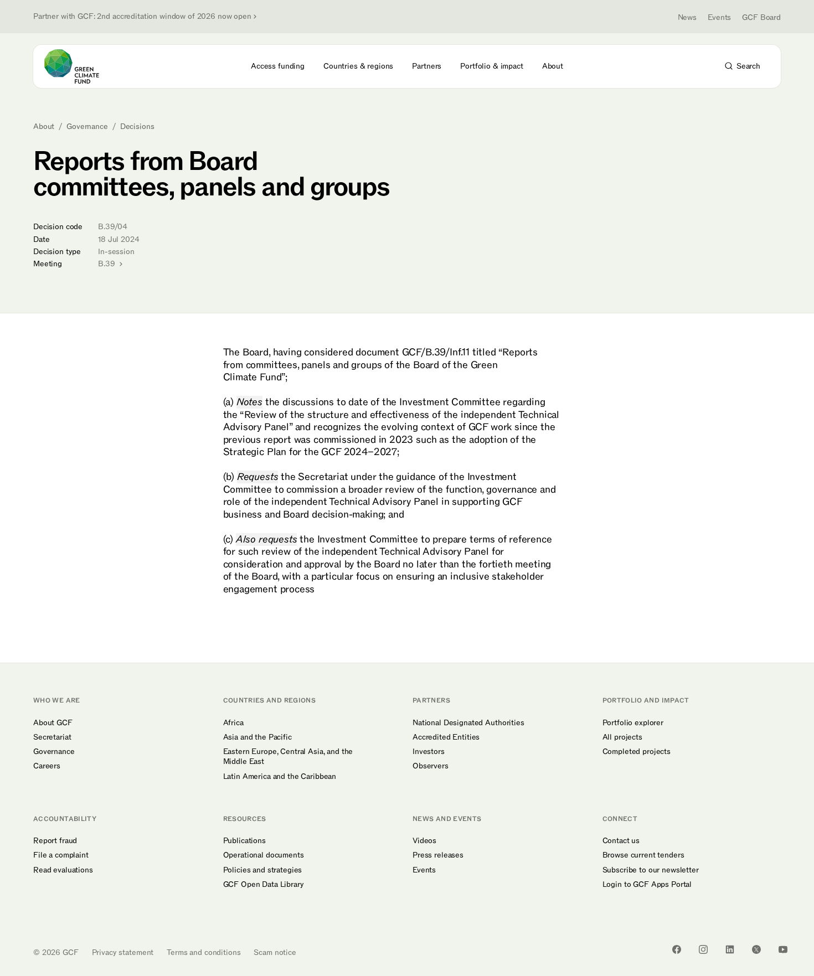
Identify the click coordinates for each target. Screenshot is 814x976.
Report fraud (55, 841)
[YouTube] (783, 949)
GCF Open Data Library (263, 885)
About (43, 127)
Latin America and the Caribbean (280, 777)
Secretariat (52, 737)
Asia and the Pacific (257, 737)
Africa (233, 723)
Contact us (621, 841)
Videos (424, 841)
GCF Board (761, 17)
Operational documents (263, 855)
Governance (87, 127)
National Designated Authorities (468, 723)
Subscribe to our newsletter (650, 870)
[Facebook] (676, 949)
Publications (244, 841)
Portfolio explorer (632, 723)
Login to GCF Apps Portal (647, 885)
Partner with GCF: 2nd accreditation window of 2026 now (142, 17)
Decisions (137, 127)
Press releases (438, 855)
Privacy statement (123, 952)
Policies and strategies (262, 870)
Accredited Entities (446, 737)
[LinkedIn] (729, 949)
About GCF (53, 723)
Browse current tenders (643, 855)
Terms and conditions (203, 952)
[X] (756, 949)
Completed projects (636, 752)
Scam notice (275, 952)
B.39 (107, 264)
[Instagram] (703, 949)
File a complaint (61, 855)
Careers (46, 766)
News (687, 17)
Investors (429, 752)
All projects (622, 737)
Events (719, 17)
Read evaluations (63, 870)
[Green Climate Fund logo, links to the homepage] (78, 66)
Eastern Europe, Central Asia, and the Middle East (288, 757)
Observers (431, 766)
